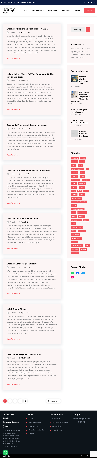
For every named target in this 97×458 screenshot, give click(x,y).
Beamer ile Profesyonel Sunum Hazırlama (27, 125)
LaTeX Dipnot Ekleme (17, 309)
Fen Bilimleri (75, 180)
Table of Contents (77, 227)
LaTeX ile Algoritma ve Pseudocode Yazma (27, 29)
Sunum (86, 220)
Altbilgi (83, 158)
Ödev (87, 245)
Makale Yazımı (76, 198)
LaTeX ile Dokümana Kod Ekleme (22, 218)
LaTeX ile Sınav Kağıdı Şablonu (22, 264)
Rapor (74, 216)
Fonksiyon (86, 180)
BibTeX (82, 162)
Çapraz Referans (77, 245)
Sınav (73, 223)
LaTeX (25, 10)
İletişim (77, 10)
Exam (82, 176)
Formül (74, 187)
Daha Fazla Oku (12, 59)
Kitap (73, 191)
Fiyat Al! (89, 10)
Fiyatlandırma (53, 10)
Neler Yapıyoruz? (38, 10)
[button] (5, 452)
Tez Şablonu (75, 234)
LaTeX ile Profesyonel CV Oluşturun (24, 354)
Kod (79, 191)
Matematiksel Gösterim (79, 202)
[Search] (88, 29)
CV (87, 169)
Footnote (82, 183)
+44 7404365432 (79, 422)
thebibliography (76, 238)
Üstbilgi (83, 249)
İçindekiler (75, 253)
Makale (82, 194)
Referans (81, 216)
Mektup (74, 205)
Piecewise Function (78, 209)
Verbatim (74, 242)
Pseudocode (82, 212)
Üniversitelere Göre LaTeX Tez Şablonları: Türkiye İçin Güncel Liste (80, 96)
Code (80, 165)
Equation (74, 176)
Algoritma (75, 158)
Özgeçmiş (75, 249)
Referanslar (66, 10)
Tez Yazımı (82, 231)
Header (82, 187)
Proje (73, 212)
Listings (74, 194)
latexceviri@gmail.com (27, 2)
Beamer (74, 162)
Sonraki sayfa (53, 401)
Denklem (74, 172)
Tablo (73, 231)
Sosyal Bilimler (76, 220)
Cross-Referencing (77, 169)
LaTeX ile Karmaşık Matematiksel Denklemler (28, 170)
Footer (74, 183)
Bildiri (73, 165)
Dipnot (82, 172)
